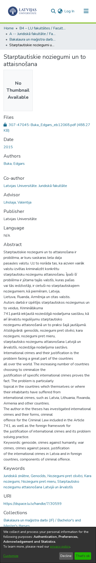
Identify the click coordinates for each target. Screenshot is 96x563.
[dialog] (48, 545)
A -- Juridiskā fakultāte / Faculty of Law (32, 33)
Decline (66, 556)
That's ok (83, 556)
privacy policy (60, 546)
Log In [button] (69, 11)
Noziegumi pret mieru (38, 481)
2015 (8, 147)
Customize (10, 556)
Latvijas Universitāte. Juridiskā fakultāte (35, 185)
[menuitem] (60, 11)
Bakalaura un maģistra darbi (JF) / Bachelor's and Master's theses (32, 39)
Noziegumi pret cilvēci (64, 476)
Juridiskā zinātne (16, 476)
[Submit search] (53, 11)
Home (9, 28)
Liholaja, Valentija (17, 202)
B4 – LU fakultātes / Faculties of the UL (42, 28)
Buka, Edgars (14, 163)
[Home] (22, 11)
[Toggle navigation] (86, 11)
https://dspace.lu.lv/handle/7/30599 (32, 503)
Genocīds (38, 476)
